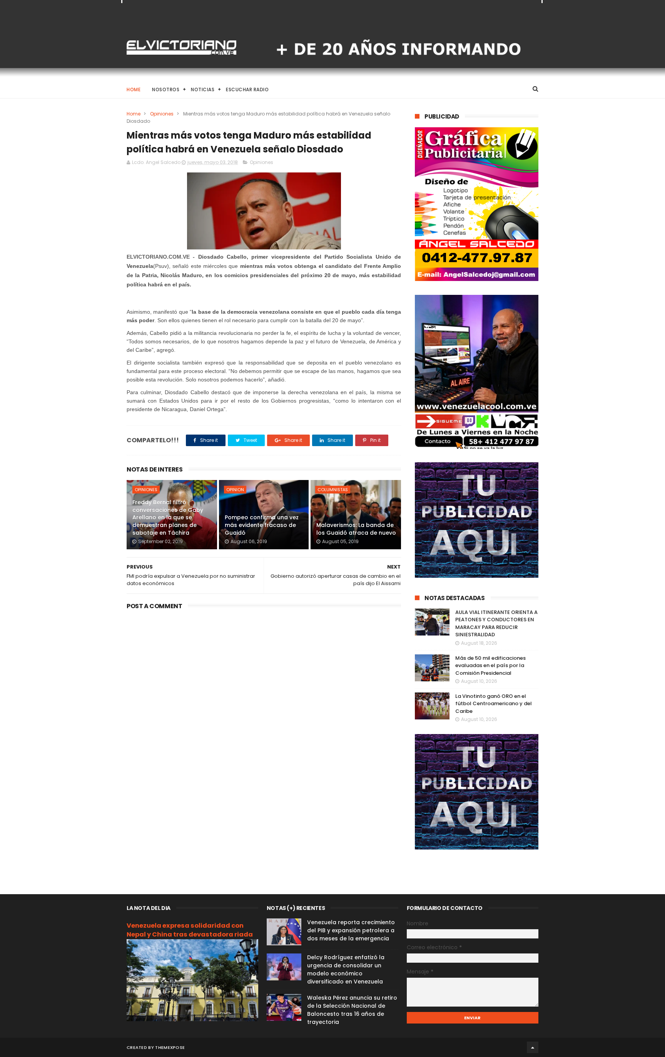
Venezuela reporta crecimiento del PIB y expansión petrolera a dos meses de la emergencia (351, 930)
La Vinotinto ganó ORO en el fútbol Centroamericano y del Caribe (493, 703)
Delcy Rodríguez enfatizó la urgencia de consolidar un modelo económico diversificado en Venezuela (345, 969)
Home (133, 89)
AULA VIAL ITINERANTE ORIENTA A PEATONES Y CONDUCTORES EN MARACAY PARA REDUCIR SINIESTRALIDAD (496, 624)
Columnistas (332, 490)
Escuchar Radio (247, 89)
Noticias (202, 89)
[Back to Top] (532, 1047)
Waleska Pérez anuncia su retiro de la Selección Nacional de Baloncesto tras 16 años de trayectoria (352, 1010)
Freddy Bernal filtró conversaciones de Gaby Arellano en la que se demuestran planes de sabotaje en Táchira (167, 517)
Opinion (235, 490)
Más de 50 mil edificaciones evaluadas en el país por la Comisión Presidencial (490, 665)
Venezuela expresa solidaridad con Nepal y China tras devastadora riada (190, 930)
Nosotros (165, 89)
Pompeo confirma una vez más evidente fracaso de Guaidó (262, 524)
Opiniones (162, 113)
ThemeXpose (170, 1047)
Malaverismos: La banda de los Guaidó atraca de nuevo (356, 529)
